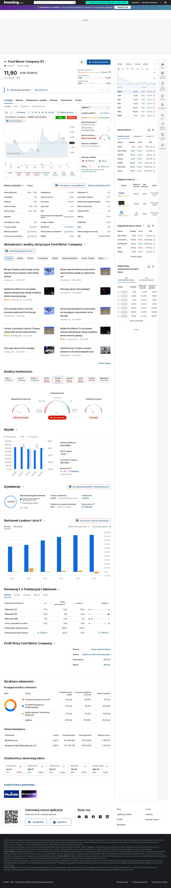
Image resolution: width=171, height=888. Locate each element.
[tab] (9, 380)
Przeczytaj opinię (154, 194)
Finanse (54, 100)
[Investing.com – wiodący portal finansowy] (14, 2)
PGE (119, 100)
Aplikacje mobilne (124, 814)
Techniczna (66, 100)
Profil (16, 106)
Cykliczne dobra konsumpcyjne (96, 654)
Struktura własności (18, 681)
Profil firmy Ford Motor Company (28, 643)
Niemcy (107, 665)
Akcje (145, 64)
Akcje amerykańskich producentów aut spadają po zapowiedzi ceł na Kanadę (77, 312)
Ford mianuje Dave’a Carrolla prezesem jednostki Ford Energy (20, 310)
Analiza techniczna (18, 371)
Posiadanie (25, 106)
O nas (148, 809)
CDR (119, 108)
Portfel (120, 819)
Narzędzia (121, 825)
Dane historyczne (38, 106)
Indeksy (128, 64)
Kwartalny (18, 526)
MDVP (120, 92)
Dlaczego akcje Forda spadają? (19, 348)
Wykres (19, 100)
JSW (119, 96)
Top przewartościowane (146, 279)
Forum (78, 100)
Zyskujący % (137, 136)
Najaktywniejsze (124, 136)
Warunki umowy (122, 882)
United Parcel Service (57, 766)
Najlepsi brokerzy (126, 179)
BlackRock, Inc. (11, 740)
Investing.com (16, 336)
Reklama (149, 814)
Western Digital (98, 766)
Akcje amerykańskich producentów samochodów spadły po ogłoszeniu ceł (77, 273)
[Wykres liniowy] (11, 112)
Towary (137, 64)
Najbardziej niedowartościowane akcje (128, 269)
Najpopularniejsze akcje (129, 225)
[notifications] (160, 2)
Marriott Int (75, 766)
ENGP (120, 116)
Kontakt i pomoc (152, 819)
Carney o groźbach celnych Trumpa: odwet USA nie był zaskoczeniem (22, 330)
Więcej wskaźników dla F (99, 185)
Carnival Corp (11, 766)
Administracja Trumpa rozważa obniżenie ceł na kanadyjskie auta (77, 350)
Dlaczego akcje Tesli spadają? (75, 289)
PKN (119, 112)
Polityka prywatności (139, 882)
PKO (119, 104)
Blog (119, 809)
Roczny (7, 526)
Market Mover (124, 130)
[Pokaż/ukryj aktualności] (58, 112)
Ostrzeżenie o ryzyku (159, 882)
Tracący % (149, 136)
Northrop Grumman (35, 766)
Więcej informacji (41, 90)
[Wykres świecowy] (6, 112)
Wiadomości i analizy (36, 100)
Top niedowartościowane (126, 279)
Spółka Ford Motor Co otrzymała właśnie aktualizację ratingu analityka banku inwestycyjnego (22, 292)
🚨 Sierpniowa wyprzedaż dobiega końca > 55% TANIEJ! (107, 2)
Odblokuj (104, 72)
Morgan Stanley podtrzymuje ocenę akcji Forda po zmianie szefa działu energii (21, 273)
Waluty (120, 64)
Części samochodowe (100, 649)
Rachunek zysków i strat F (23, 520)
